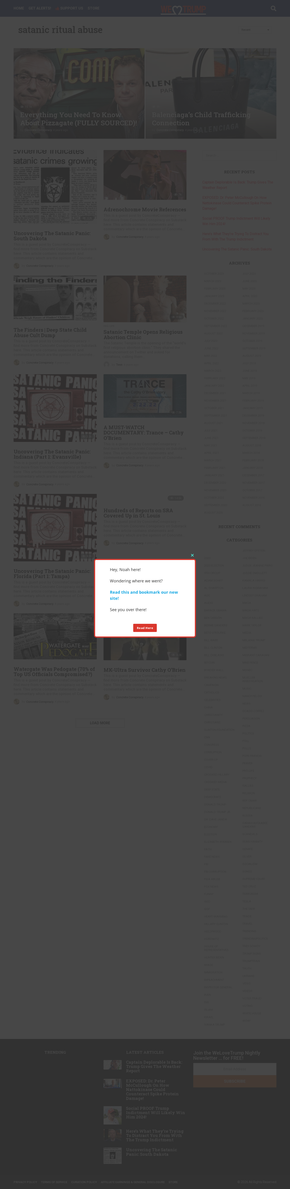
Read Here (145, 628)
